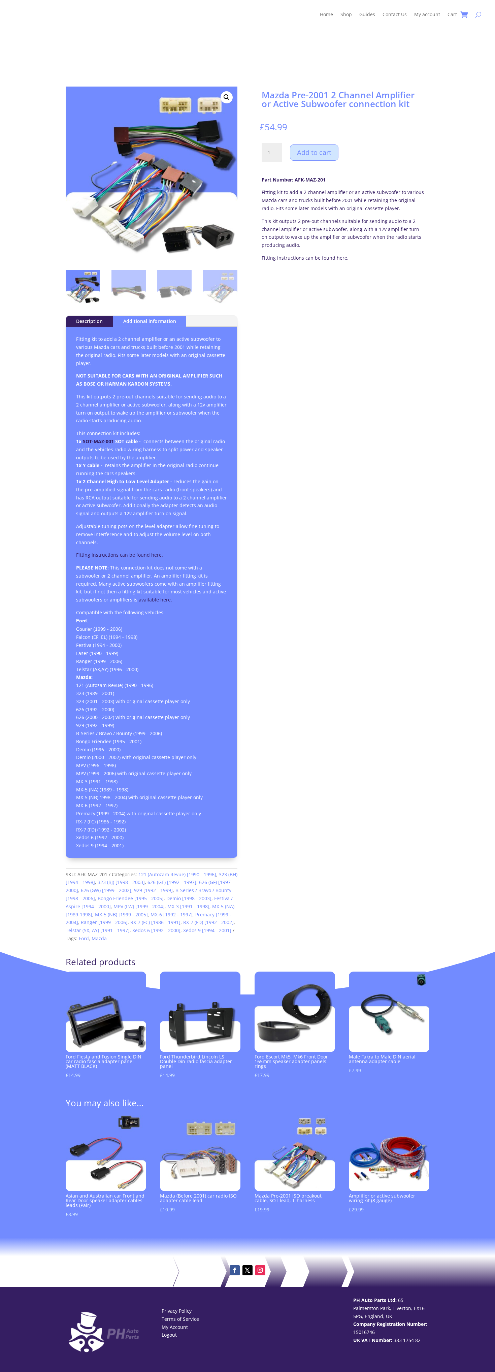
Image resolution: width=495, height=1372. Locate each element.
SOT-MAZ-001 (98, 441)
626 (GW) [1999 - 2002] (106, 890)
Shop (346, 14)
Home (326, 14)
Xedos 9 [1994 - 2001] (207, 930)
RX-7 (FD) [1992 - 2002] (208, 922)
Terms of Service (180, 1319)
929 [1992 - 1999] (153, 890)
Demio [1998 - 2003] (188, 898)
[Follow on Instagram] (260, 1270)
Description (89, 321)
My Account (175, 1327)
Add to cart (314, 152)
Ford (84, 938)
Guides (367, 14)
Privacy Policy (177, 1311)
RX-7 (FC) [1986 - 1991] (155, 922)
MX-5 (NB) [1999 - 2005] (121, 914)
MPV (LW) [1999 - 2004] (139, 906)
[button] (227, 97)
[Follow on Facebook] (235, 1270)
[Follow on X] (247, 1270)
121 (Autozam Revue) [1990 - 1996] (177, 874)
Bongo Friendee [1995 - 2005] (131, 898)
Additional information (149, 321)
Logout (169, 1335)
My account (427, 14)
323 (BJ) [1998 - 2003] (121, 882)
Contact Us (395, 14)
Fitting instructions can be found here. (305, 258)
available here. (155, 599)
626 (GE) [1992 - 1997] (171, 882)
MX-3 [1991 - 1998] (188, 906)
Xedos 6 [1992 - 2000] (156, 930)
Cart (452, 14)
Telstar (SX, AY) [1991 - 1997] (98, 930)
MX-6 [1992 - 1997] (172, 914)
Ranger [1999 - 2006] (104, 922)
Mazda (99, 938)
